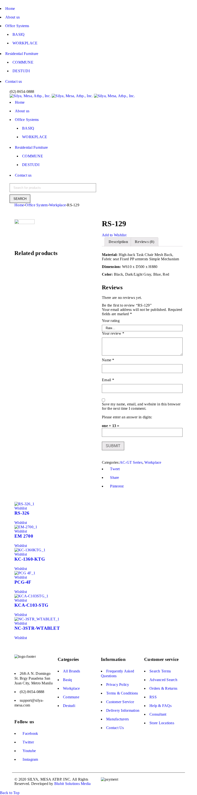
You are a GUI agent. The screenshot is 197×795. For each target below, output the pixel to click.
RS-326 (22, 513)
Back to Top (9, 793)
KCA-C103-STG (31, 605)
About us (12, 17)
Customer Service (120, 702)
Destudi (69, 706)
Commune (71, 697)
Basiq (67, 680)
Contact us (13, 81)
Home (10, 8)
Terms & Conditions (122, 693)
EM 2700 (23, 536)
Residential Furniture (21, 54)
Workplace (57, 205)
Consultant (157, 714)
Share (114, 477)
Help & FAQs (160, 706)
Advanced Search (163, 680)
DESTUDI (21, 71)
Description (118, 242)
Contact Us (115, 728)
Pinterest (116, 486)
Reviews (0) (144, 242)
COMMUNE (22, 62)
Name (108, 360)
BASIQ (18, 34)
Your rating (111, 321)
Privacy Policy (117, 684)
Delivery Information (122, 710)
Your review (113, 333)
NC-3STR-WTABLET (37, 628)
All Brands (71, 671)
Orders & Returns (163, 688)
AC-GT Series (131, 462)
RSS (153, 697)
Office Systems (17, 26)
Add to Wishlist (114, 235)
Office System (36, 205)
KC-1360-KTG (29, 559)
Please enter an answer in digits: (127, 417)
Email (108, 380)
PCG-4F (22, 582)
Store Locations (161, 723)
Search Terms (160, 671)
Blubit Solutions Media (72, 784)
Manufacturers (117, 719)
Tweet (115, 469)
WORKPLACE (24, 43)
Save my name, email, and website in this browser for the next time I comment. (141, 406)
